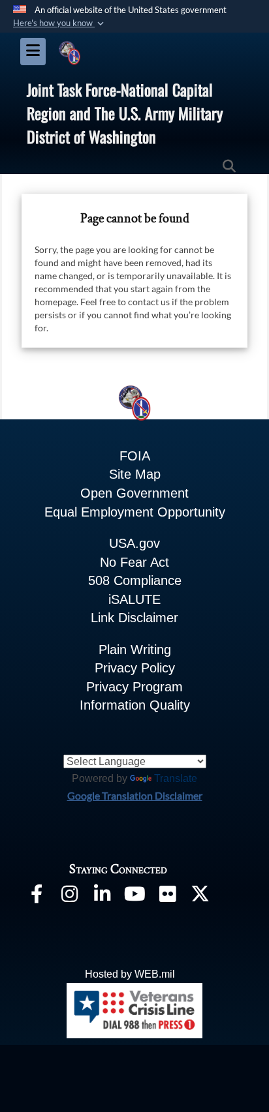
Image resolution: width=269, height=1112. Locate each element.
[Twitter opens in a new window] (199, 896)
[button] (59, 23)
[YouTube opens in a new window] (134, 896)
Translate (175, 778)
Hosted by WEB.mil (130, 974)
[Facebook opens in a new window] (36, 896)
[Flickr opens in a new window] (167, 896)
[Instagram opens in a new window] (69, 896)
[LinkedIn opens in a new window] (102, 896)
